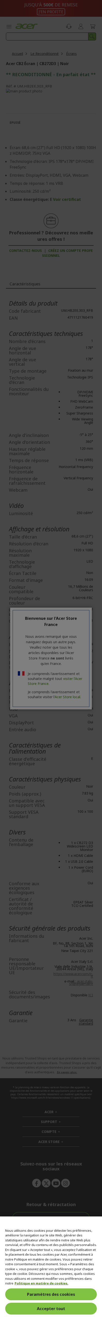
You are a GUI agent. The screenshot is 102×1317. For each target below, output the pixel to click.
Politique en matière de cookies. (41, 1283)
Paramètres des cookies (51, 1294)
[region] (51, 1266)
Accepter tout (51, 1308)
